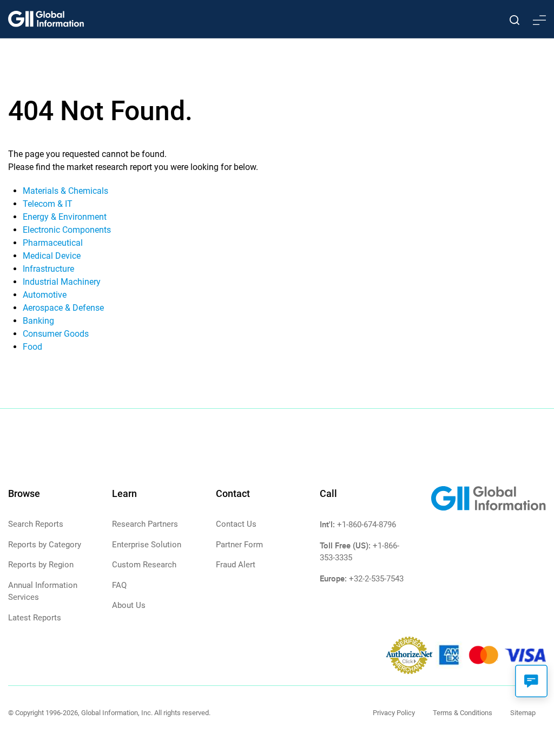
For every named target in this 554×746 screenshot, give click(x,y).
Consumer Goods (56, 334)
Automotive (45, 295)
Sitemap (523, 713)
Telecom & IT (47, 204)
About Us (129, 605)
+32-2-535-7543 (376, 579)
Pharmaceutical (53, 243)
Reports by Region (41, 565)
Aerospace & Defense (63, 308)
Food (32, 347)
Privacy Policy (394, 713)
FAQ (119, 585)
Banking (38, 321)
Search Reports (35, 524)
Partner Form (239, 544)
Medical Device (52, 256)
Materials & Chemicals (65, 191)
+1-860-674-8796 (366, 524)
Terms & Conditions (462, 713)
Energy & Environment (65, 217)
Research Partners (145, 524)
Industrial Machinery (62, 282)
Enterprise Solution (146, 544)
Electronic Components (67, 230)
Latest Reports (34, 618)
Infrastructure (48, 269)
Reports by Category (44, 544)
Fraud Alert (235, 565)
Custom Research (144, 565)
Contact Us (236, 524)
